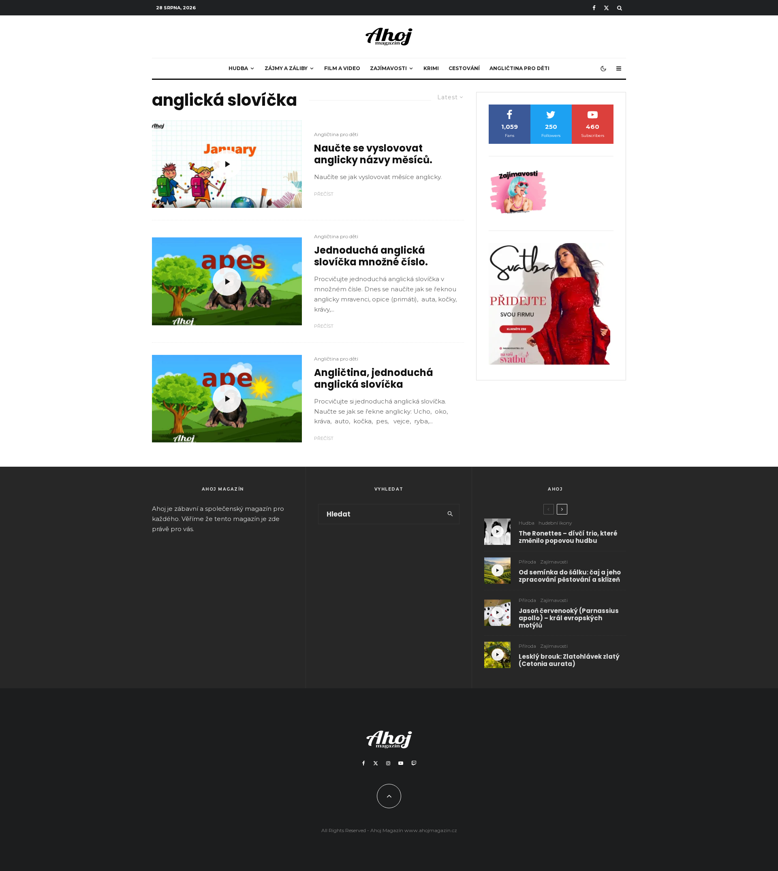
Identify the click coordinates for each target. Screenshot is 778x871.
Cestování (464, 68)
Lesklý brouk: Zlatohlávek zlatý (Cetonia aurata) (569, 660)
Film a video (342, 68)
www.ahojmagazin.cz (430, 830)
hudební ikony (555, 523)
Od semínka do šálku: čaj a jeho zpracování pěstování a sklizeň (570, 576)
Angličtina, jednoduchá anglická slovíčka (373, 379)
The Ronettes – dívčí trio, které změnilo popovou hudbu (568, 537)
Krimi (431, 68)
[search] (450, 514)
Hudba (238, 68)
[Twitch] (413, 763)
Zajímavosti (388, 68)
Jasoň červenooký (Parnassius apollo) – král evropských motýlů (569, 618)
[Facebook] (594, 8)
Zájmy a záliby (286, 68)
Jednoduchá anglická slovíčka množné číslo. (371, 256)
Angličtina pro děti (519, 68)
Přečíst (323, 194)
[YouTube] (400, 763)
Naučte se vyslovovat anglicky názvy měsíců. (373, 154)
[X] (606, 8)
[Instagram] (388, 763)
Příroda (527, 562)
